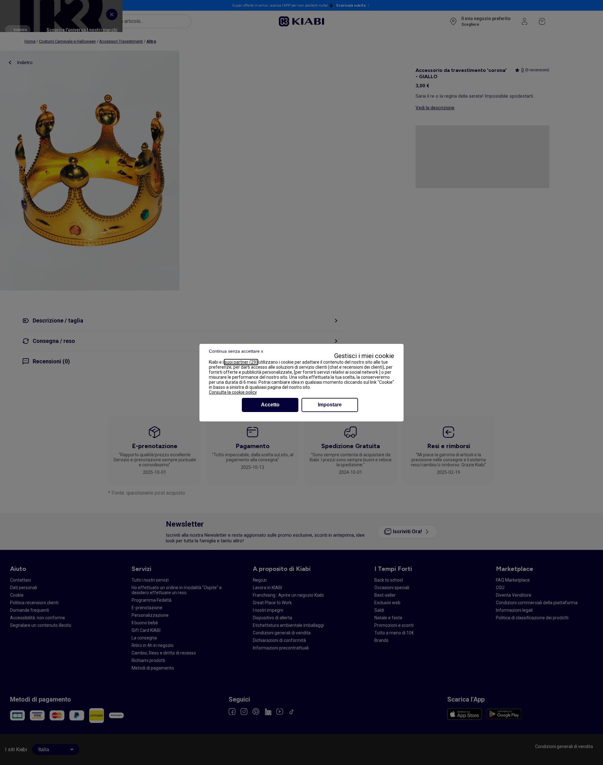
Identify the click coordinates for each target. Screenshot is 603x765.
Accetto (270, 404)
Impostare (330, 404)
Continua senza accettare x (236, 351)
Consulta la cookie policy (233, 392)
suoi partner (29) (241, 362)
